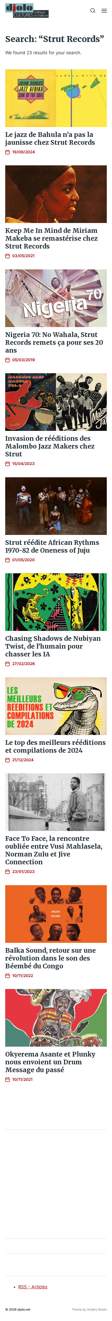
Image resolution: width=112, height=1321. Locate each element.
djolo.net (23, 1309)
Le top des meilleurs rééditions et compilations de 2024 (55, 747)
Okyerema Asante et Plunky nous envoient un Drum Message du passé (50, 1062)
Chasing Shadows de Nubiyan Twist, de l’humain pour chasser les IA (53, 646)
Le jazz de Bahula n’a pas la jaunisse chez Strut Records (50, 139)
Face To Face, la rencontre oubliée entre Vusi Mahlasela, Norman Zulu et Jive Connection (53, 850)
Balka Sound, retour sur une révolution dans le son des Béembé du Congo (50, 958)
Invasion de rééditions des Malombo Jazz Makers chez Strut (50, 446)
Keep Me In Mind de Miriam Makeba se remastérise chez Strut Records (51, 238)
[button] (92, 10)
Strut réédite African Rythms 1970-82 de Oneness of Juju (52, 546)
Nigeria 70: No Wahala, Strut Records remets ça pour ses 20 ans (54, 342)
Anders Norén (97, 1309)
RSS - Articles (32, 1286)
